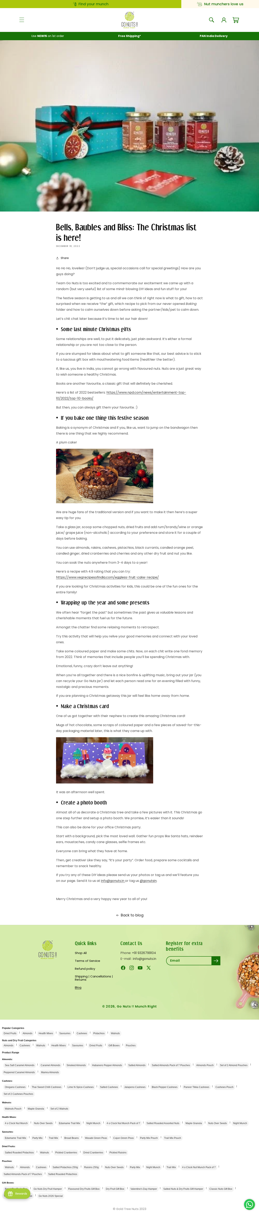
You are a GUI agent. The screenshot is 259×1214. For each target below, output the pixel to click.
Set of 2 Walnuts (59, 1109)
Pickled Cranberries (66, 1152)
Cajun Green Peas (123, 1138)
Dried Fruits (10, 1033)
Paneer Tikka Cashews (196, 1087)
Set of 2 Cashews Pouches (18, 1094)
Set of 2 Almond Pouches (233, 1065)
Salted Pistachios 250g (65, 1167)
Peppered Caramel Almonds (19, 1072)
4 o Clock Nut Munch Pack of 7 (123, 1123)
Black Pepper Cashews (164, 1087)
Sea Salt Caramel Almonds (19, 1065)
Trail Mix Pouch (172, 1138)
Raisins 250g (91, 1167)
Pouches (131, 1045)
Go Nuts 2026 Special (51, 1196)
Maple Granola (36, 1109)
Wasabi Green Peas (96, 1138)
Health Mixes (46, 1033)
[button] (21, 20)
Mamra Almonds (50, 1072)
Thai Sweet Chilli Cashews (46, 1087)
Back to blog (132, 915)
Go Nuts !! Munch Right (137, 1006)
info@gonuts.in (113, 880)
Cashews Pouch (224, 1087)
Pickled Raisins (117, 1152)
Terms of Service (87, 961)
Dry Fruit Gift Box (115, 1189)
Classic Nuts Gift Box (220, 1189)
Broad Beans (71, 1138)
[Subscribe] (215, 960)
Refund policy (85, 969)
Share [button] (65, 258)
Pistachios (99, 1033)
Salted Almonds (136, 1065)
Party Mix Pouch (149, 1138)
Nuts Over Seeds (43, 1123)
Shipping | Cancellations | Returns (94, 978)
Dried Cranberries (93, 1152)
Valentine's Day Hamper (144, 1189)
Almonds (27, 1033)
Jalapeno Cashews (134, 1087)
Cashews (82, 1033)
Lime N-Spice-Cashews (81, 1087)
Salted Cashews (109, 1087)
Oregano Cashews (15, 1087)
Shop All (81, 953)
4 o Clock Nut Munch (16, 1123)
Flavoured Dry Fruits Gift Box (84, 1189)
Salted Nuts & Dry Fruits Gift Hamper (183, 1189)
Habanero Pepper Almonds (107, 1065)
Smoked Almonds (76, 1065)
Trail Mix (53, 1138)
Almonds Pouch (205, 1065)
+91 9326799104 (144, 953)
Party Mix (37, 1138)
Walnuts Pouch (13, 1109)
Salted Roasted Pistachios (19, 1152)
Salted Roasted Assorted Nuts (162, 1123)
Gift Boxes (114, 1045)
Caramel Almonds (50, 1065)
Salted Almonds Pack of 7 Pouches (171, 1065)
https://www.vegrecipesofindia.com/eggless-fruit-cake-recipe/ (107, 577)
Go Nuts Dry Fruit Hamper (48, 1189)
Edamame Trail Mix (69, 1123)
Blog (78, 987)
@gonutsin (148, 880)
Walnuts (115, 1033)
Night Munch (93, 1123)
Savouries (64, 1033)
